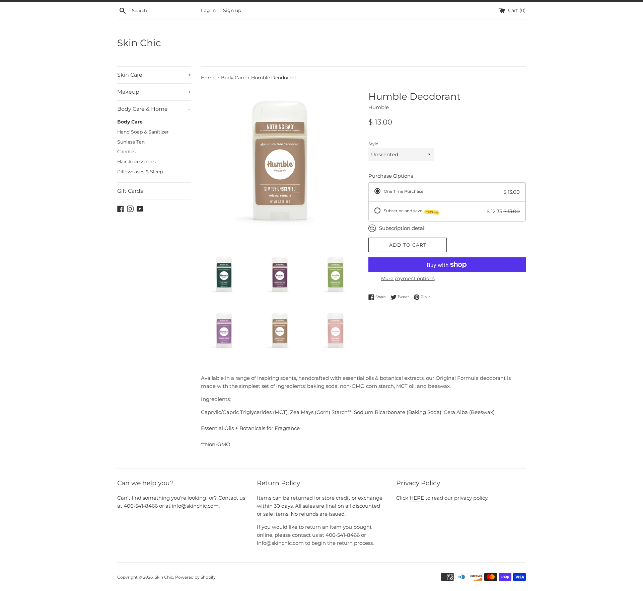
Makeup (154, 92)
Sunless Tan (131, 142)
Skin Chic (139, 43)
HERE (417, 498)
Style (373, 143)
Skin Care (154, 75)
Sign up (232, 10)
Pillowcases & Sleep (140, 171)
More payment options (408, 278)
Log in (208, 10)
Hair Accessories (136, 161)
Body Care (130, 121)
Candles (126, 151)
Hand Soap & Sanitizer (143, 132)
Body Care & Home (153, 109)
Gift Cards (130, 191)
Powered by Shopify (195, 577)
